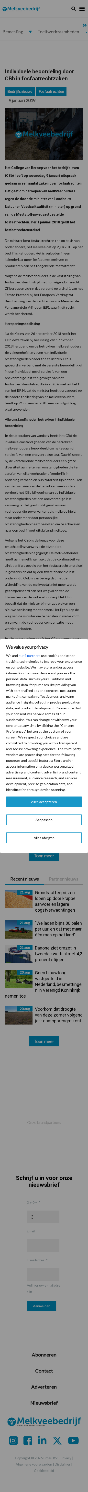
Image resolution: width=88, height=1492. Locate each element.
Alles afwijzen (44, 838)
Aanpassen (44, 820)
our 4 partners (29, 655)
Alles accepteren (44, 802)
